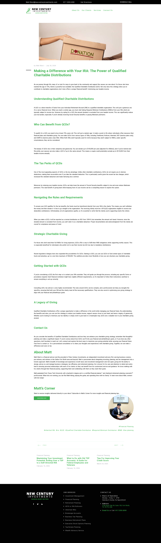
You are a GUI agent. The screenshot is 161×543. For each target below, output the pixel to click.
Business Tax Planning (73, 517)
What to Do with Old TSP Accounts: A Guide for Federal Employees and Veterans (78, 461)
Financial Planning (127, 426)
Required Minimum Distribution (105, 430)
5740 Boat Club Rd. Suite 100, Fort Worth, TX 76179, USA (116, 506)
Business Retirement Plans (75, 520)
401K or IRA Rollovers (73, 506)
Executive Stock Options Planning (78, 524)
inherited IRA (50, 430)
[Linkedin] (42, 504)
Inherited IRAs (70, 510)
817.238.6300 (120, 510)
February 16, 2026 (43, 466)
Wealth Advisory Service (74, 530)
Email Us (105, 510)
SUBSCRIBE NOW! (41, 398)
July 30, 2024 (51, 65)
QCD (62, 430)
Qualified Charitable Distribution (78, 430)
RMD (120, 430)
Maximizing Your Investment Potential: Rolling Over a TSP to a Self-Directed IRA (50, 460)
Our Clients (86, 10)
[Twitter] (37, 504)
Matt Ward (40, 65)
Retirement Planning (73, 503)
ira (58, 430)
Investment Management (74, 496)
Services (97, 10)
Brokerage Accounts (73, 513)
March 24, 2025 (102, 464)
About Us (75, 10)
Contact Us (108, 10)
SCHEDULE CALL (126, 2)
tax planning (129, 430)
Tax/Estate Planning (72, 527)
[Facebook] (33, 504)
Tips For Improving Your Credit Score (108, 459)
